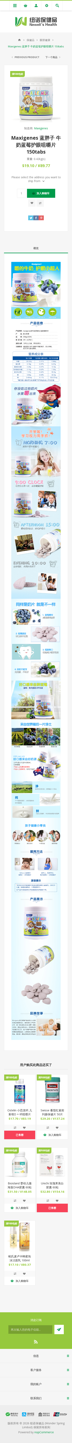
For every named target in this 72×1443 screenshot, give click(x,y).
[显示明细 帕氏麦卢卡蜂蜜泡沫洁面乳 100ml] (19, 1236)
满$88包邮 (17, 74)
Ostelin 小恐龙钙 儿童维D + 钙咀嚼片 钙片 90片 (19, 1114)
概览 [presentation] (36, 248)
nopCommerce (44, 1432)
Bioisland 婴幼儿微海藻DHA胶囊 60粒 (20, 1185)
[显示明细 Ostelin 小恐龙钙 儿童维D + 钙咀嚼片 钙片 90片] (19, 1090)
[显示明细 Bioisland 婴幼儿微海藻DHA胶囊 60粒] (19, 1163)
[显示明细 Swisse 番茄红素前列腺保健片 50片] (52, 1090)
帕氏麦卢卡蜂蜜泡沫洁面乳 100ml (19, 1258)
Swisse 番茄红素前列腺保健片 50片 (52, 1112)
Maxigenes (41, 128)
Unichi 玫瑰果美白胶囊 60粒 (52, 1185)
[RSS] (36, 1342)
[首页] (19, 40)
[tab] (36, 248)
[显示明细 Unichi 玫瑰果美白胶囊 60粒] (52, 1163)
